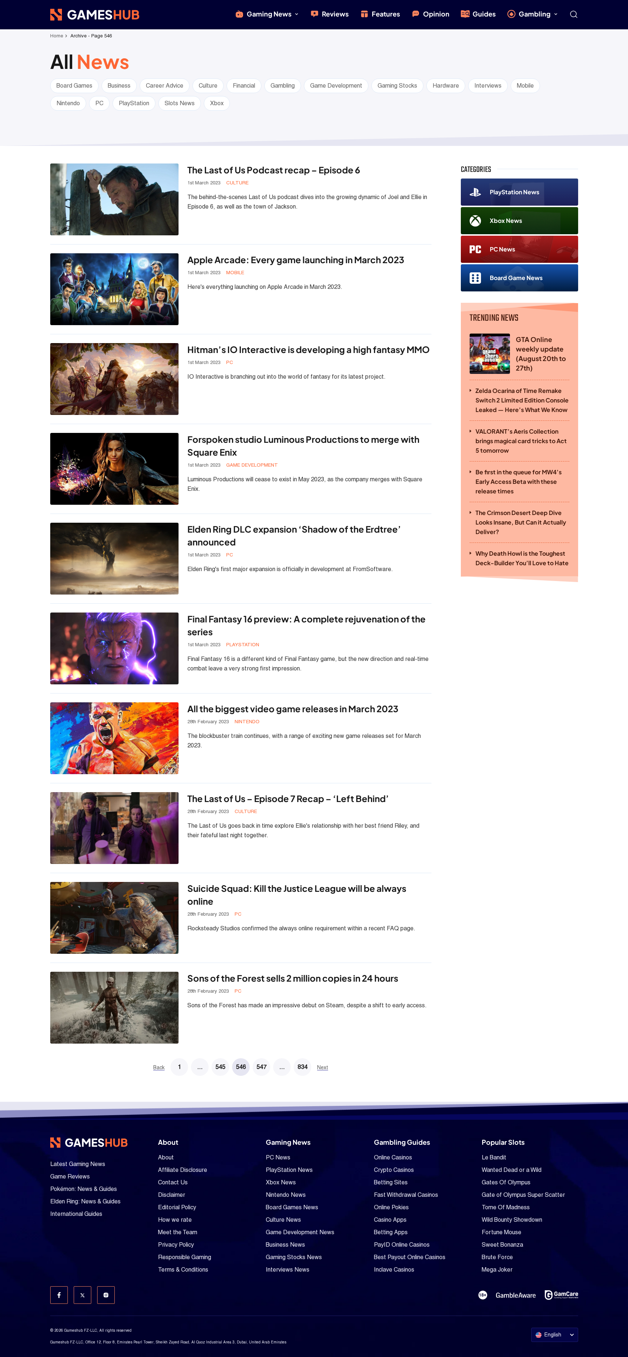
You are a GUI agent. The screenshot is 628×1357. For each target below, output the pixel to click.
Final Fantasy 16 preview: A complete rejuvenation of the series (306, 625)
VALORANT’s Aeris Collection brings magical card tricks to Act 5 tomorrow (521, 440)
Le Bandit (494, 1157)
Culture (208, 85)
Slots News (180, 103)
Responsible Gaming (184, 1257)
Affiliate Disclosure (182, 1169)
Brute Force (497, 1257)
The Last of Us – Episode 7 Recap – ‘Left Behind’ (288, 798)
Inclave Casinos (394, 1269)
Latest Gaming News (77, 1164)
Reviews (335, 14)
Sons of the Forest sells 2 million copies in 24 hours (292, 977)
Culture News (283, 1219)
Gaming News (269, 14)
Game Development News (300, 1232)
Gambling (535, 14)
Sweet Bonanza (502, 1244)
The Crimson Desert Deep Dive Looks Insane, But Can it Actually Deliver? (520, 522)
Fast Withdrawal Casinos (406, 1194)
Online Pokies (391, 1207)
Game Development (336, 85)
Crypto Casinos (394, 1169)
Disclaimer (171, 1194)
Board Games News (292, 1207)
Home (56, 35)
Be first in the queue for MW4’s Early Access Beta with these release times (518, 481)
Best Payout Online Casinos (409, 1257)
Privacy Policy (176, 1244)
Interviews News (287, 1269)
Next (322, 1067)
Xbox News (506, 220)
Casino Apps (390, 1219)
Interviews (488, 85)
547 (262, 1066)
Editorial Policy (177, 1207)
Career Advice (164, 85)
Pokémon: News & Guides (83, 1188)
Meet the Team (177, 1232)
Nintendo (68, 103)
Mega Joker (497, 1269)
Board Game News (516, 278)
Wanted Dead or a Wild (511, 1169)
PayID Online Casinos (402, 1244)
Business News (285, 1244)
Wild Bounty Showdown (512, 1219)
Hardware (446, 85)
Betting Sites (391, 1182)
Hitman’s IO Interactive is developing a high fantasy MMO (308, 349)
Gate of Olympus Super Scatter (523, 1194)
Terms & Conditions (183, 1269)
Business (119, 85)
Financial (244, 85)
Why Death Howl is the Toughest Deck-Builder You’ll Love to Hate (522, 558)
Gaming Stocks (397, 85)
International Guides (76, 1213)
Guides (484, 14)
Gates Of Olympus (506, 1182)
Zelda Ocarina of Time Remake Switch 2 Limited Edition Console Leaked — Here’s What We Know (522, 400)
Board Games (74, 85)
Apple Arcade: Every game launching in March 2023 (295, 259)
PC (99, 103)
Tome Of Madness (506, 1207)
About (166, 1157)
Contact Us (173, 1182)
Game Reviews (70, 1176)
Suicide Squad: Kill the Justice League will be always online (296, 894)
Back (159, 1067)
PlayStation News (514, 192)
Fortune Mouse (501, 1232)
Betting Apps (391, 1232)
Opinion (436, 14)
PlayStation (134, 103)
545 (220, 1066)
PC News (502, 249)
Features (386, 14)
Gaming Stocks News (294, 1257)
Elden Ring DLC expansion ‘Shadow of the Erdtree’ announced (294, 535)
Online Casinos (393, 1157)
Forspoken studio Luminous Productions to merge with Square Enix (303, 445)
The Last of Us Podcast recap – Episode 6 (273, 169)
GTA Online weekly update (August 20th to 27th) (541, 353)
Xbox (217, 103)
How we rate (175, 1219)
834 (303, 1066)
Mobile (525, 85)
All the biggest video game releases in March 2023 (293, 708)
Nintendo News (286, 1194)
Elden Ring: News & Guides (85, 1201)
